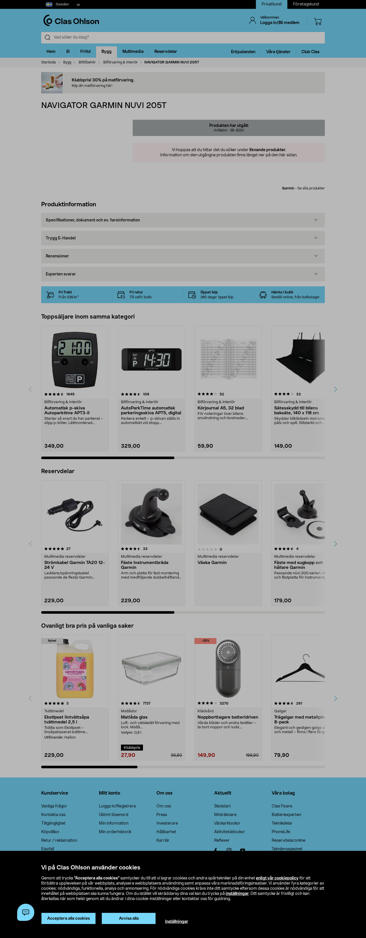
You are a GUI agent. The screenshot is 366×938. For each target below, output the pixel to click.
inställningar (237, 894)
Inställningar (176, 922)
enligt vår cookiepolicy (277, 878)
